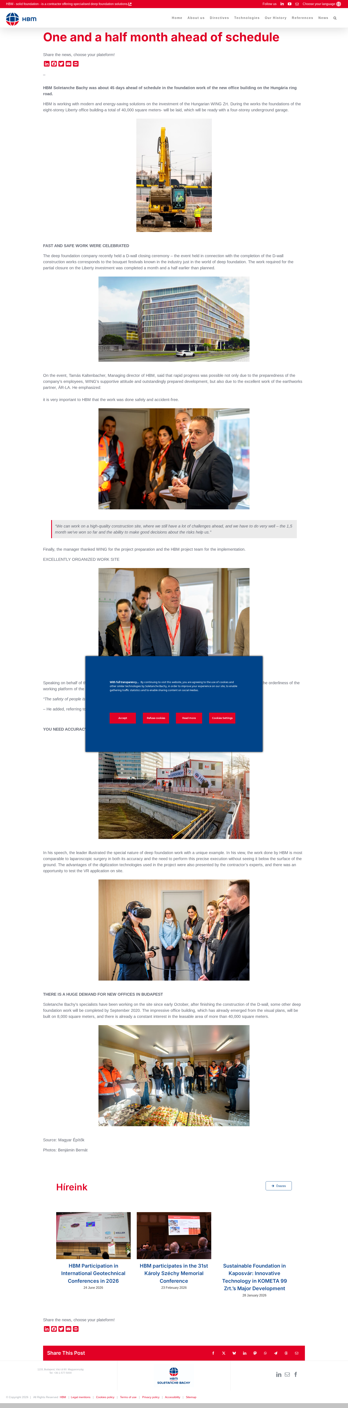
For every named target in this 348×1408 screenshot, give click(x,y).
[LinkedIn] (278, 1374)
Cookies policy (105, 1397)
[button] (335, 18)
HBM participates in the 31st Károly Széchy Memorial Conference (174, 1273)
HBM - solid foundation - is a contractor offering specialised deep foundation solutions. (67, 4)
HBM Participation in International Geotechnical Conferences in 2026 (93, 1273)
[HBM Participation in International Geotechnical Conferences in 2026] (93, 1235)
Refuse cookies (156, 718)
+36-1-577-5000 (63, 1372)
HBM (63, 1397)
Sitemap (191, 1397)
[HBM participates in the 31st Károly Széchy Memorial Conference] (174, 1235)
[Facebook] (295, 1374)
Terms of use (128, 1397)
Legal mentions (80, 1397)
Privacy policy (151, 1397)
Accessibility (172, 1397)
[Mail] (287, 1374)
